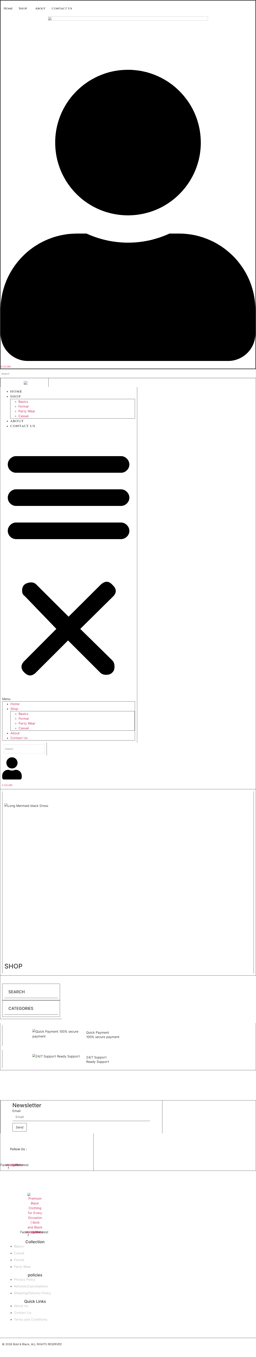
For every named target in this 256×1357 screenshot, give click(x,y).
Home (8, 8)
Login (6, 367)
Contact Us (62, 8)
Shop (23, 8)
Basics (23, 402)
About (40, 8)
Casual (23, 416)
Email (16, 1110)
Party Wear (26, 411)
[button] (68, 565)
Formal (23, 406)
